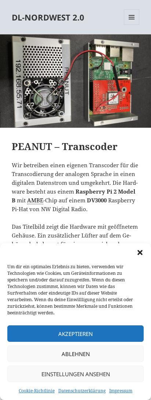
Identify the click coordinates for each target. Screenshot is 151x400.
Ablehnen (76, 354)
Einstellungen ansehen (75, 374)
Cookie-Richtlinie (37, 391)
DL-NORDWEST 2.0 (48, 17)
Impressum (120, 391)
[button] (140, 252)
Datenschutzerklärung (82, 391)
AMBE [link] (35, 200)
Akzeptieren (75, 333)
